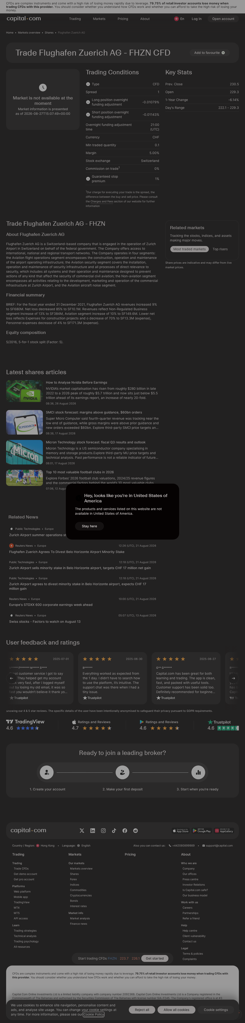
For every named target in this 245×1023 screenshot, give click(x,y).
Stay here (89, 526)
